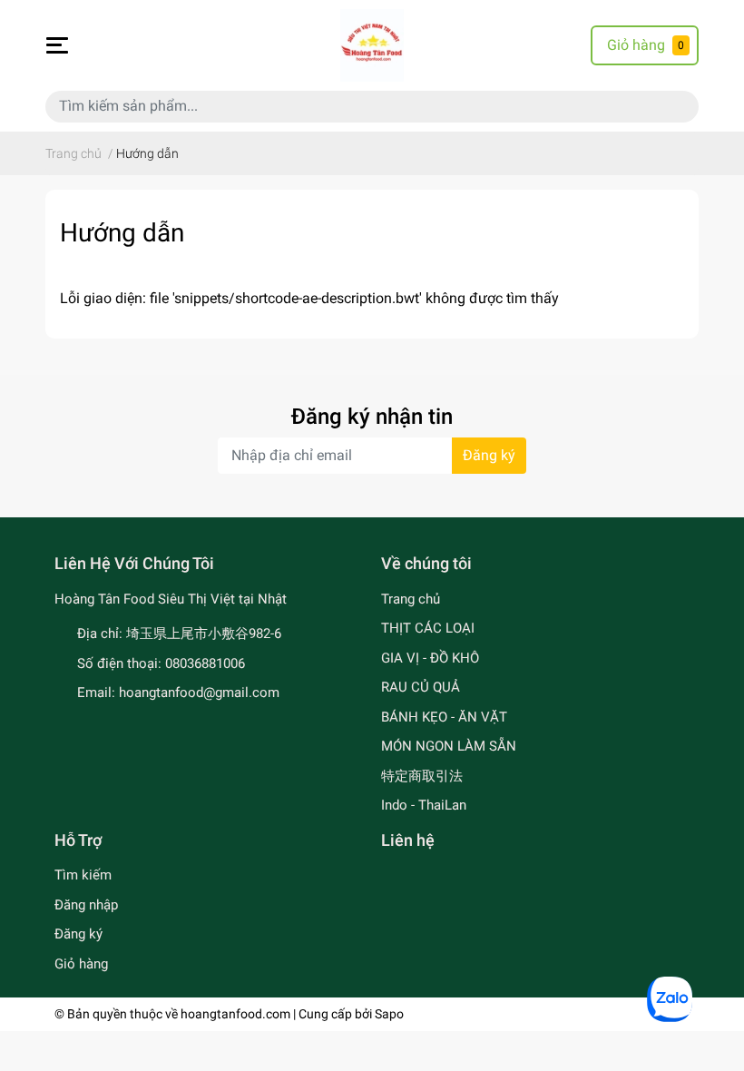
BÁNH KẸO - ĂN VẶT (444, 717)
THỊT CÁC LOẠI (428, 628)
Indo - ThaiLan (423, 805)
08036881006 (205, 663)
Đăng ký (489, 455)
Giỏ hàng (81, 964)
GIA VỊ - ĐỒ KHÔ (430, 658)
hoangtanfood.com (235, 1014)
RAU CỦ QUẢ (420, 687)
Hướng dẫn (122, 233)
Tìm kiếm (83, 875)
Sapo (389, 1014)
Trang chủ (410, 599)
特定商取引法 (422, 776)
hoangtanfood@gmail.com (199, 692)
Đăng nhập (86, 905)
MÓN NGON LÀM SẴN (448, 746)
